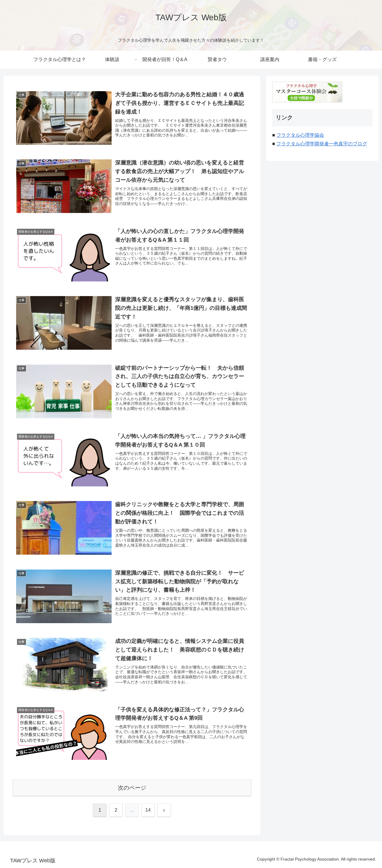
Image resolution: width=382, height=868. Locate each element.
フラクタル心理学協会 (300, 135)
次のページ (132, 788)
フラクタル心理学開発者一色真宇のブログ (321, 143)
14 (148, 810)
